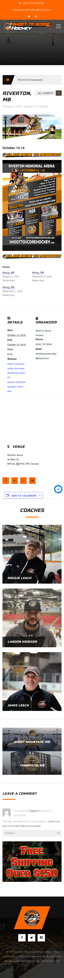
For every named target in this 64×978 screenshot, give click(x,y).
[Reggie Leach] (32, 554)
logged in (34, 810)
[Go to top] (32, 917)
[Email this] (32, 480)
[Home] (28, 26)
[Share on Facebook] (5, 480)
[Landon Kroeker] (32, 617)
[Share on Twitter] (14, 480)
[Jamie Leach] (32, 681)
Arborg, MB (8, 272)
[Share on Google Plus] (23, 480)
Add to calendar (24, 495)
